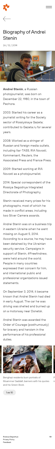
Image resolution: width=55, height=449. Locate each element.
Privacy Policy (9, 439)
